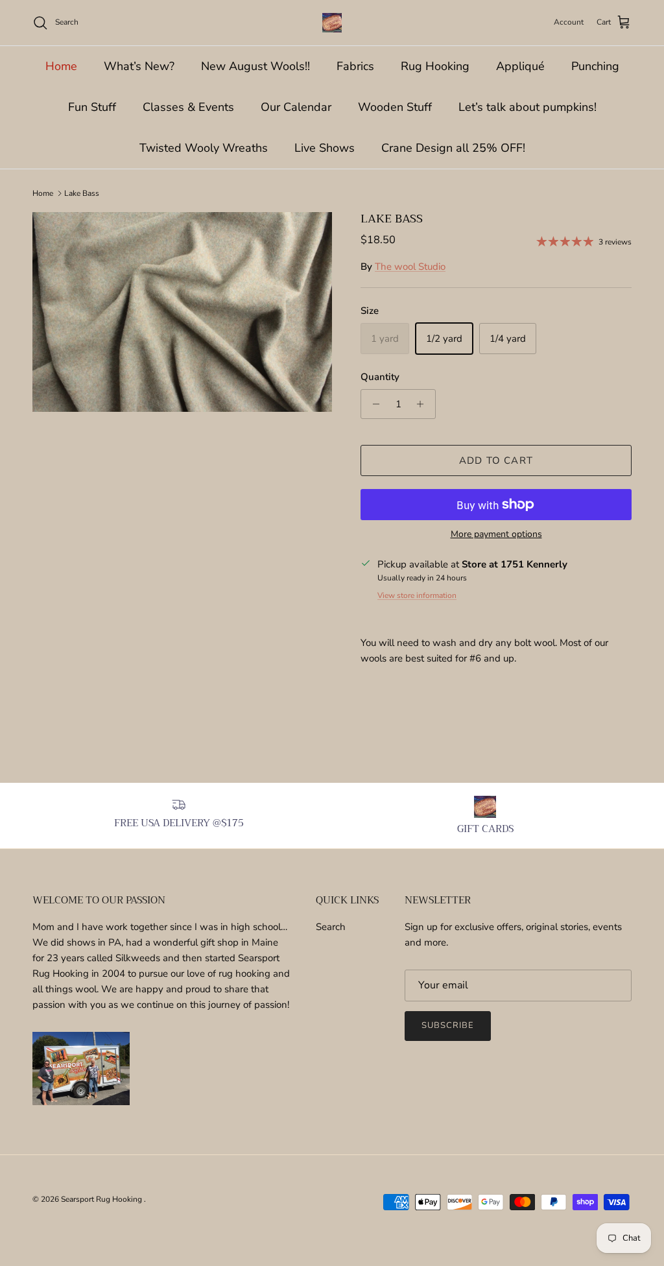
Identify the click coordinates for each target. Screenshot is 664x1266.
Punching (595, 66)
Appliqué (520, 66)
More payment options (496, 534)
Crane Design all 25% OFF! (453, 148)
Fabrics (355, 66)
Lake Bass (81, 193)
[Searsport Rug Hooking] (332, 22)
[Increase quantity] (423, 404)
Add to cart (496, 460)
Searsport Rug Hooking (102, 1199)
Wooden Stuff (395, 107)
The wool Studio (410, 266)
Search (331, 926)
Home (61, 66)
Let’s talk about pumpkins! (527, 107)
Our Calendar (296, 107)
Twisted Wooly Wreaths (203, 148)
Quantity (380, 376)
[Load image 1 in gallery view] (182, 312)
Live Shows (324, 148)
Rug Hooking (435, 66)
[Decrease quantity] (372, 404)
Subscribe (447, 1025)
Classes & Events (188, 107)
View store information (416, 595)
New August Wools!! (255, 66)
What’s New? (139, 66)
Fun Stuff (92, 107)
